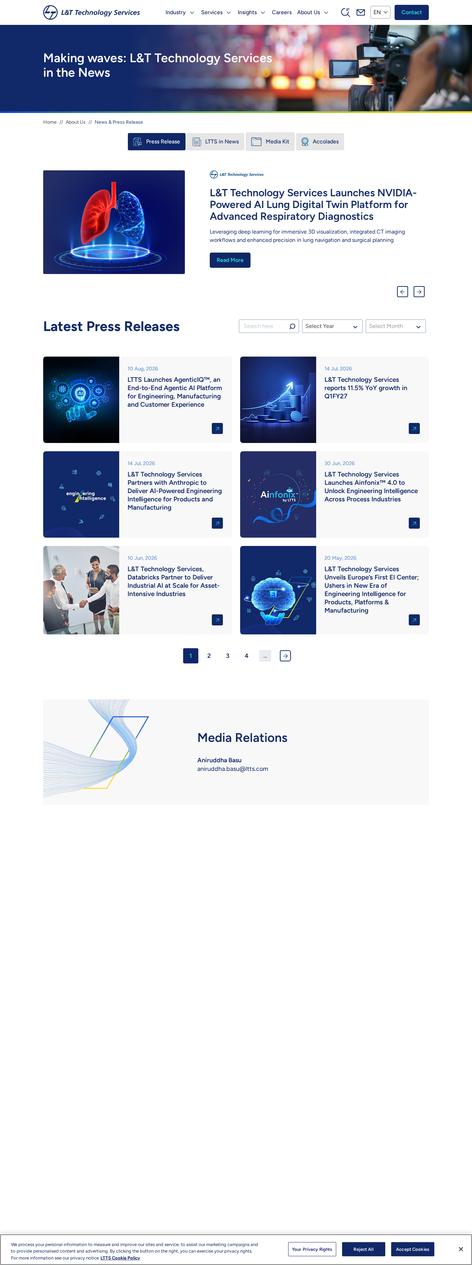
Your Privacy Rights (312, 1249)
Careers (282, 12)
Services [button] (212, 12)
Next (419, 291)
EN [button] (377, 12)
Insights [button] (247, 12)
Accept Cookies (412, 1249)
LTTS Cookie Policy (120, 1258)
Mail (360, 12)
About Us (76, 122)
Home (50, 122)
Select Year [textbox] (319, 326)
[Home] (91, 12)
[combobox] (332, 326)
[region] (236, 1249)
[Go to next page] (285, 655)
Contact (412, 12)
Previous (402, 291)
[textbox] (388, 326)
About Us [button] (308, 12)
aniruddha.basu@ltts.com (232, 769)
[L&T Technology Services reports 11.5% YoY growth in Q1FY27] (334, 400)
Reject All (363, 1249)
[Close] (461, 1249)
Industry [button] (176, 12)
